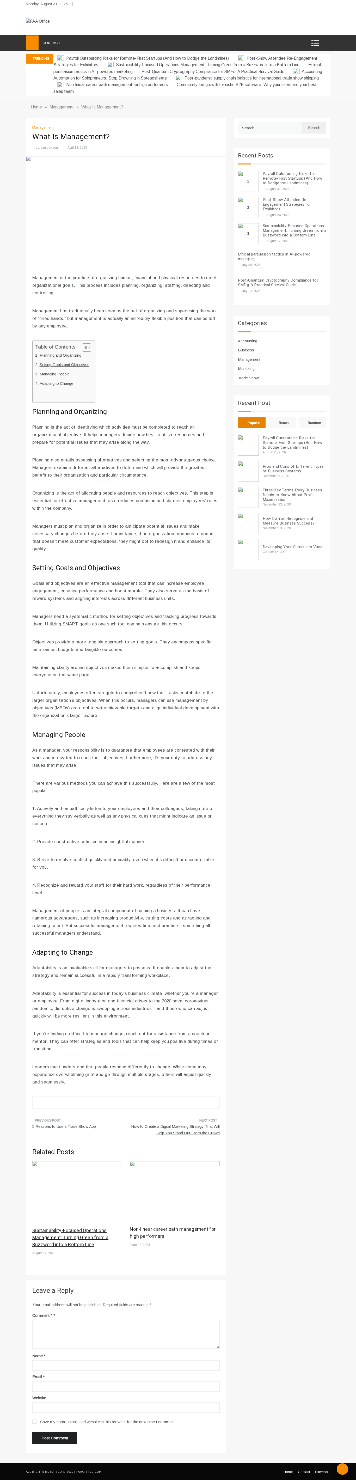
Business (246, 350)
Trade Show (248, 378)
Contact (51, 43)
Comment (42, 1315)
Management (43, 127)
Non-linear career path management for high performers (117, 84)
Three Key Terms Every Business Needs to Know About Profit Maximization (292, 494)
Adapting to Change (56, 383)
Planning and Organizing (60, 355)
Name (39, 1356)
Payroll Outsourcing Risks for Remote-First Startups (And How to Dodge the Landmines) (147, 58)
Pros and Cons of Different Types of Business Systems (293, 469)
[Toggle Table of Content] (84, 347)
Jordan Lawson (47, 147)
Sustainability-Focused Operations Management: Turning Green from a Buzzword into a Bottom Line (207, 65)
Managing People (55, 374)
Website (39, 1398)
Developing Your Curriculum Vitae (293, 547)
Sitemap (321, 1472)
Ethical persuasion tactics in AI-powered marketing (274, 256)
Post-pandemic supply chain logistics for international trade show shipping (251, 78)
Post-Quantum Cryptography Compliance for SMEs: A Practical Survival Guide (213, 71)
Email (38, 1376)
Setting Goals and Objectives (64, 364)
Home (288, 1472)
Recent (284, 423)
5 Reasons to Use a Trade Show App (64, 1126)
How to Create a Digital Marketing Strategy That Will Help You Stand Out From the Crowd (175, 1129)
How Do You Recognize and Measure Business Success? (289, 521)
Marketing (246, 368)
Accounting (247, 341)
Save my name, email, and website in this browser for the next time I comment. (108, 1422)
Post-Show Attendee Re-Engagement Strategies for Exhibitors (287, 204)
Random (314, 423)
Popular (254, 423)
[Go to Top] (342, 1469)
